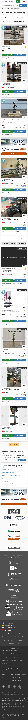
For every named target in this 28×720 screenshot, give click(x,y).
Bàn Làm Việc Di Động (8, 472)
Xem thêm (15, 484)
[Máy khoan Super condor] (14, 338)
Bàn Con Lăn (5, 469)
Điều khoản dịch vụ (18, 715)
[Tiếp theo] (25, 35)
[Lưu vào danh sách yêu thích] (25, 47)
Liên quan (21, 18)
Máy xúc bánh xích (19, 640)
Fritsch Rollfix (12, 643)
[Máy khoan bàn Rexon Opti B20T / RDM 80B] (14, 377)
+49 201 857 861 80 (10, 628)
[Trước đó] (2, 35)
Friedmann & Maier (7, 636)
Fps (18, 643)
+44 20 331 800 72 (9, 623)
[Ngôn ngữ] (24, 1)
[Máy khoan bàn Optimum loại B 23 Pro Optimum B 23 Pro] (14, 108)
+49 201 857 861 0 (9, 625)
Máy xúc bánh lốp (8, 640)
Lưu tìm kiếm (14, 444)
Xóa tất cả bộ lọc (8, 21)
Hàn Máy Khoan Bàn (7, 478)
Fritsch (15, 636)
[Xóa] (23, 21)
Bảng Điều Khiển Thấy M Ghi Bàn (11, 475)
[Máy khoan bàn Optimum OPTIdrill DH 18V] (14, 207)
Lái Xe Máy (5, 481)
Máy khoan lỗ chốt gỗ (9, 243)
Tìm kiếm (23, 5)
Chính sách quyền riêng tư (7, 715)
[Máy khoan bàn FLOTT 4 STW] (14, 72)
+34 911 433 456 (9, 630)
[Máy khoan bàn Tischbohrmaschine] (14, 168)
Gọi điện (21, 55)
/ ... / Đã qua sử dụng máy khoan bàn (12, 8)
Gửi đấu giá (14, 154)
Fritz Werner (23, 636)
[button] (26, 1)
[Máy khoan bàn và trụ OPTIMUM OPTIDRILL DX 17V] (14, 299)
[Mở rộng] (14, 60)
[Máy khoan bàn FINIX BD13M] (14, 35)
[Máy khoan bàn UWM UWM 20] (14, 416)
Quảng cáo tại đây (14, 547)
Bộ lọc (8, 18)
